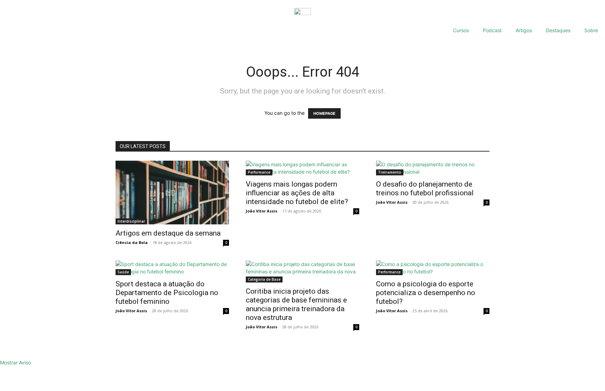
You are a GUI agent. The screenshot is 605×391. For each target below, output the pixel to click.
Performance (259, 172)
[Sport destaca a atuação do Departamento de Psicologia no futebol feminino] (172, 267)
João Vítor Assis (261, 211)
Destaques (558, 30)
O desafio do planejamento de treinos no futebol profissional (425, 188)
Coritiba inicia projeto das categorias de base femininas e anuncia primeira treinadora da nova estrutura (296, 304)
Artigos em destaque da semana (168, 233)
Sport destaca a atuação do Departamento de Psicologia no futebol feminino (167, 293)
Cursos (461, 30)
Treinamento (389, 172)
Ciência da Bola (132, 242)
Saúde (123, 272)
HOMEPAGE (324, 113)
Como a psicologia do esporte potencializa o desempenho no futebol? (425, 293)
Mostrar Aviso (15, 362)
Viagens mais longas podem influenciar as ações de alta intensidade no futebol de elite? (297, 193)
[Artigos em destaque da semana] (172, 192)
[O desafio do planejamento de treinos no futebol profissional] (432, 168)
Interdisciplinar (131, 221)
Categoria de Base (264, 279)
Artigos (524, 30)
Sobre (591, 30)
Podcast (492, 30)
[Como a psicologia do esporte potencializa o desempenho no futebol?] (432, 267)
